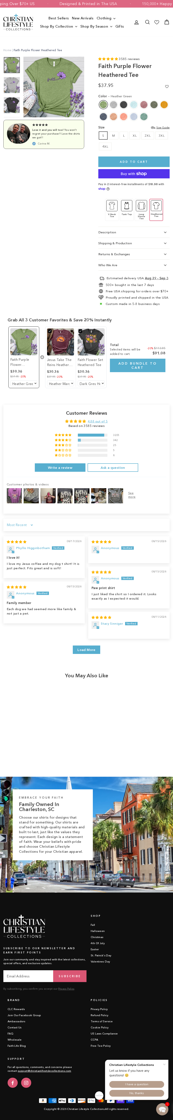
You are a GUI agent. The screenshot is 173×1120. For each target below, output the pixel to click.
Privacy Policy (66, 988)
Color (115, 96)
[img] (16, 542)
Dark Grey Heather (123, 104)
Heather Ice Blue (134, 104)
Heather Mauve (144, 104)
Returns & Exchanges (114, 254)
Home (7, 50)
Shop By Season (94, 26)
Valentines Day (100, 961)
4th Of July (98, 943)
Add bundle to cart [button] (137, 365)
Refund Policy (99, 1015)
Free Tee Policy (101, 1045)
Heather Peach (113, 116)
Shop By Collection (57, 26)
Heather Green (103, 104)
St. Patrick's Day (101, 955)
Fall (93, 924)
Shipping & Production (115, 243)
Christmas (97, 937)
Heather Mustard (164, 104)
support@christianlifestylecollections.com (44, 1070)
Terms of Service (102, 1021)
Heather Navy (103, 116)
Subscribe (70, 976)
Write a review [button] (60, 467)
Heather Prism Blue (134, 116)
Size (134, 127)
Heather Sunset (123, 116)
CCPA (94, 1039)
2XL (148, 136)
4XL (105, 146)
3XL (162, 136)
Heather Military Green (154, 104)
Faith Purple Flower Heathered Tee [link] (22, 362)
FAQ (10, 1033)
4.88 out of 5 (98, 421)
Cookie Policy (99, 1027)
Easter (95, 949)
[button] (108, 59)
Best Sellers (59, 18)
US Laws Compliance (104, 1033)
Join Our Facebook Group (24, 1015)
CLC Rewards (16, 1009)
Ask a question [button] (113, 467)
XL (135, 136)
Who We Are (107, 265)
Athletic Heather (113, 104)
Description (107, 232)
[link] (23, 341)
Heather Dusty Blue (144, 116)
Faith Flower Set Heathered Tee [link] (90, 362)
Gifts (119, 26)
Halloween (98, 931)
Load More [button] (86, 650)
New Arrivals (82, 18)
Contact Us (15, 1027)
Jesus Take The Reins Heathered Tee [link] (60, 362)
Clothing (104, 18)
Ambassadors (16, 1021)
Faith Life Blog (17, 1045)
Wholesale (15, 1039)
